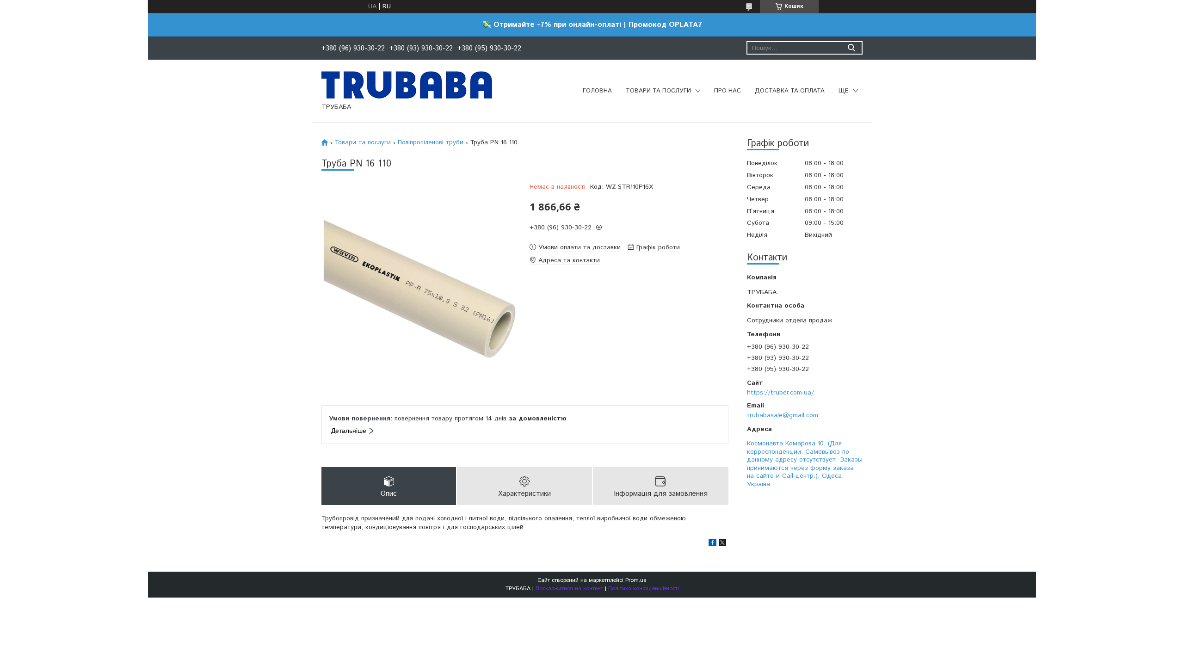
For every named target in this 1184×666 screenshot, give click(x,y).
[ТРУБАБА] (406, 84)
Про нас (727, 90)
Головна (597, 90)
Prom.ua (636, 580)
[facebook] (712, 544)
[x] (722, 544)
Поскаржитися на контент (569, 588)
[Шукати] (851, 48)
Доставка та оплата (790, 90)
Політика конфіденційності (643, 588)
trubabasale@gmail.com (782, 415)
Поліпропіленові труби (430, 142)
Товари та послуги (658, 90)
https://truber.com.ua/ (780, 392)
